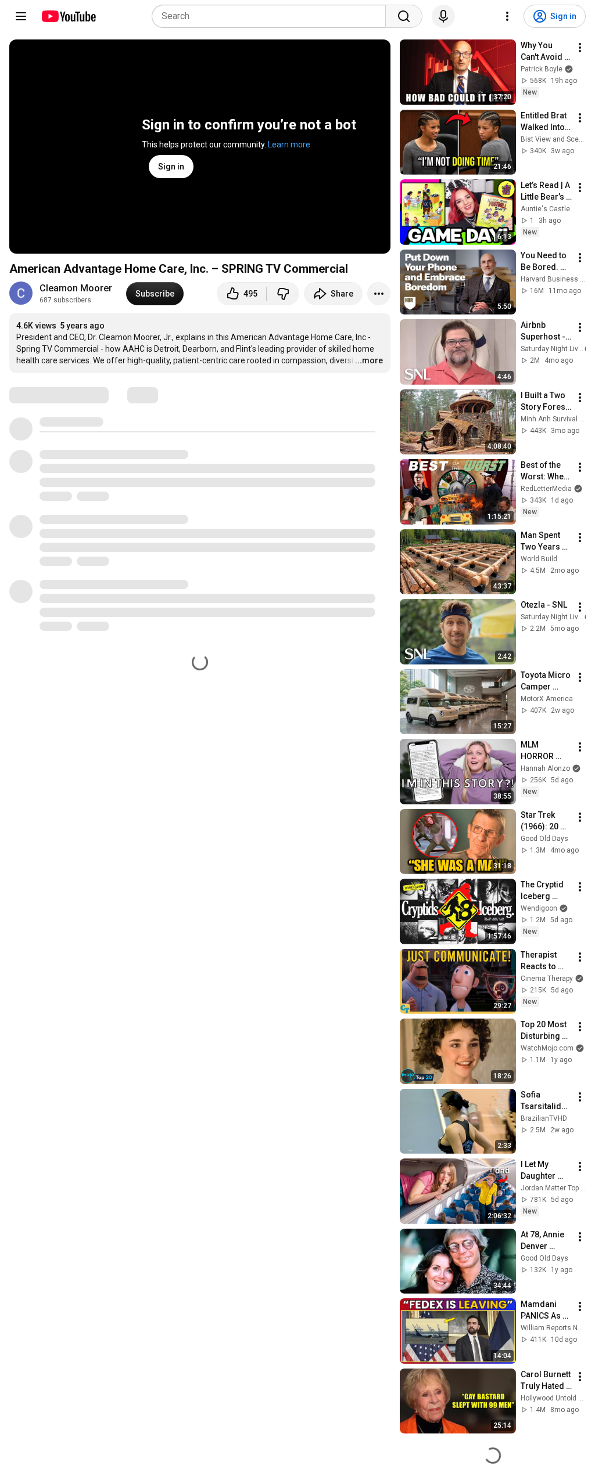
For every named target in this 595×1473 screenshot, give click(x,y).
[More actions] (378, 293)
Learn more (289, 144)
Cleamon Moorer (76, 288)
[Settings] (507, 16)
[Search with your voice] (443, 16)
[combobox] (272, 16)
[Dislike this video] (283, 293)
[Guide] (21, 16)
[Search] (403, 16)
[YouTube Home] (68, 16)
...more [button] (369, 360)
